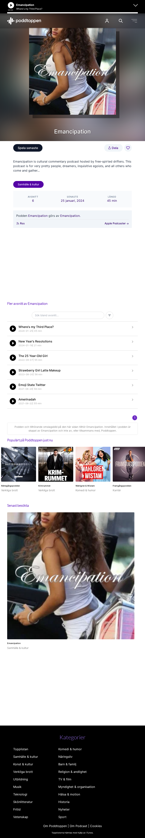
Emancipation (38, 216)
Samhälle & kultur (28, 184)
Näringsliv (65, 757)
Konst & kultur (23, 764)
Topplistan (20, 749)
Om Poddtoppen (55, 826)
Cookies (96, 826)
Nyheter (64, 809)
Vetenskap (20, 817)
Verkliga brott (23, 772)
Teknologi (20, 794)
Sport (62, 817)
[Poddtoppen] (24, 20)
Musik (17, 787)
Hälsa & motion (69, 794)
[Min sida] (107, 20)
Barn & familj (67, 764)
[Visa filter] (109, 315)
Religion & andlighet (72, 772)
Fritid (17, 809)
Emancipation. (70, 216)
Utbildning (20, 779)
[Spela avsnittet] (12, 328)
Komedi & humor (70, 749)
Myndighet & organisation (76, 787)
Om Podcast (78, 826)
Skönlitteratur (23, 802)
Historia (63, 802)
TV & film (64, 779)
